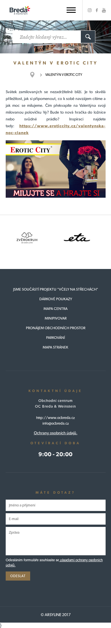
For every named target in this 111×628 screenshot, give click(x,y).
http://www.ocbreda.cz (55, 418)
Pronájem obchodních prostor (55, 328)
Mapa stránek (55, 347)
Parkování (55, 337)
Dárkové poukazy (55, 299)
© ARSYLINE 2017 (56, 614)
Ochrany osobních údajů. (55, 433)
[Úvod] (35, 75)
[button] (71, 10)
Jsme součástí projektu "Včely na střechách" (55, 289)
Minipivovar (56, 318)
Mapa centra (55, 308)
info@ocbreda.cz (55, 423)
